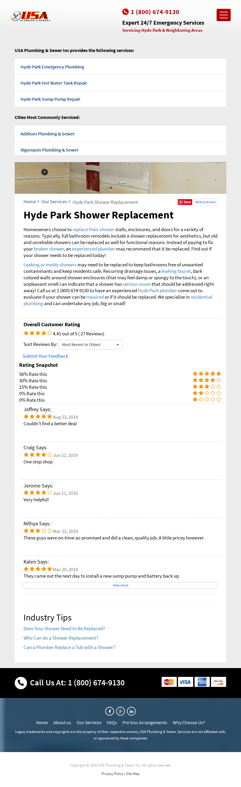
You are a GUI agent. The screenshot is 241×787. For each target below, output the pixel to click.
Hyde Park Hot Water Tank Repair (54, 83)
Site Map (133, 773)
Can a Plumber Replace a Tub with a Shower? (69, 647)
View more (120, 585)
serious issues (137, 284)
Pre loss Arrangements (145, 722)
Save (187, 202)
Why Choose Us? (189, 722)
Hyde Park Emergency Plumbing (52, 67)
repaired (95, 297)
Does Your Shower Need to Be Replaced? (64, 628)
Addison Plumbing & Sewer (47, 134)
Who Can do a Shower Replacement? (61, 638)
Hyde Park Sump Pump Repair (50, 99)
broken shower (49, 248)
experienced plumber (93, 248)
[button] (90, 345)
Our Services (54, 201)
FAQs (112, 722)
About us (62, 722)
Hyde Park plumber (157, 290)
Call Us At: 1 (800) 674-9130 (77, 682)
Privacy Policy (112, 773)
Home (30, 201)
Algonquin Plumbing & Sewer (49, 150)
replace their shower (93, 229)
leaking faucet (176, 271)
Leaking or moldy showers (50, 264)
